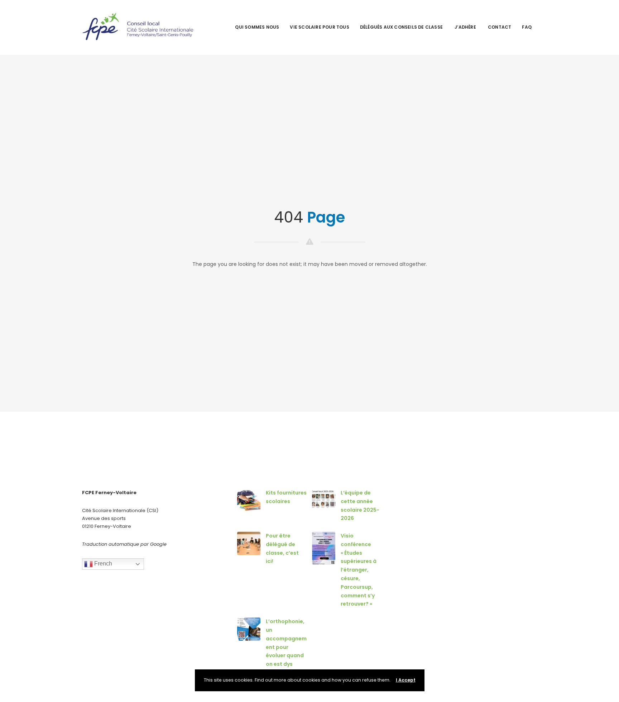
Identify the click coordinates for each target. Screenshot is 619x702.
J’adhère (466, 27)
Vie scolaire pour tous (319, 27)
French (102, 564)
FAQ (527, 27)
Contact (499, 27)
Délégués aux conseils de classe (402, 27)
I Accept (406, 680)
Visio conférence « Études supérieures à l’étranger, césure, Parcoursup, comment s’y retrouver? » (358, 569)
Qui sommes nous (257, 27)
